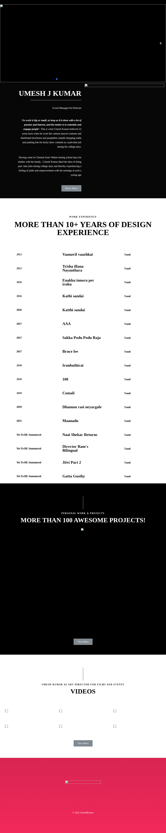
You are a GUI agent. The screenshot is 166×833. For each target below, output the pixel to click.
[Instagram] (89, 805)
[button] (161, 43)
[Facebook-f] (76, 805)
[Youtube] (83, 805)
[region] (83, 43)
